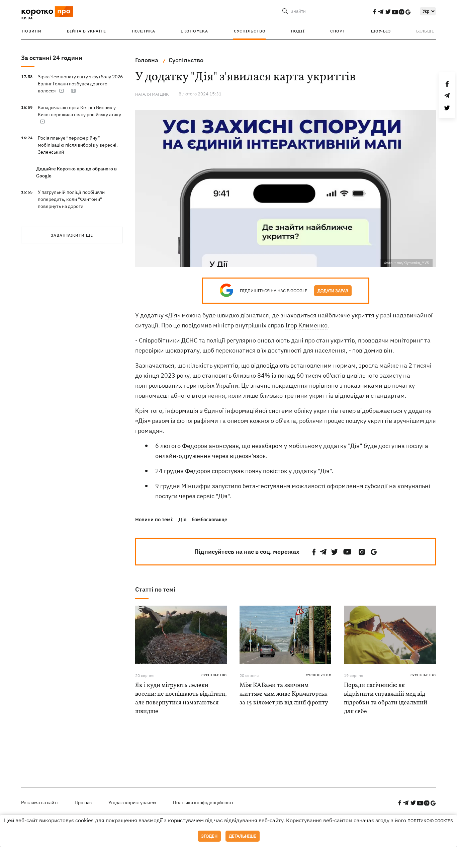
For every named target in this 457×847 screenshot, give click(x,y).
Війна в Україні (86, 30)
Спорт (337, 30)
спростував (228, 471)
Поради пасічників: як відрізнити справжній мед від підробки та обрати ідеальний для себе (385, 698)
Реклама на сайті (39, 802)
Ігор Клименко (306, 325)
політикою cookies (430, 821)
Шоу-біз (381, 30)
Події (298, 30)
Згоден (209, 836)
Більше (425, 30)
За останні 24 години (51, 58)
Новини (31, 30)
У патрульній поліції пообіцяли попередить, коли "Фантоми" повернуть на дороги (71, 199)
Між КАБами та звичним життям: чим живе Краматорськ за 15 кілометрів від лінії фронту (284, 694)
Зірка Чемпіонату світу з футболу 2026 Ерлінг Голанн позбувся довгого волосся (80, 84)
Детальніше (242, 836)
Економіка (194, 30)
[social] (374, 11)
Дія (182, 519)
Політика (143, 30)
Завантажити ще (72, 235)
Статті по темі (155, 589)
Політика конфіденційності (203, 802)
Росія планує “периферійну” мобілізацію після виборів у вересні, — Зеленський (80, 145)
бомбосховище (209, 519)
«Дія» (172, 315)
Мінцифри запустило (211, 486)
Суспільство (250, 30)
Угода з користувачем (132, 802)
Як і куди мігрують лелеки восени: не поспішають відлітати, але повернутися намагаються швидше (181, 698)
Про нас (83, 802)
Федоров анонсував (210, 446)
